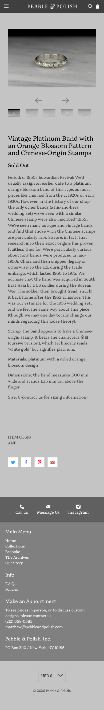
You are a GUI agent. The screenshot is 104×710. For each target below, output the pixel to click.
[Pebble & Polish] (52, 6)
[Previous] (38, 101)
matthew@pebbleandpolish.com (34, 626)
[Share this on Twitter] (13, 462)
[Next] (66, 101)
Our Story (14, 562)
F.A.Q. (10, 583)
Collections (15, 546)
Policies (11, 589)
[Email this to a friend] (52, 462)
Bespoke (12, 551)
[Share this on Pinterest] (39, 462)
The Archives (17, 557)
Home (10, 540)
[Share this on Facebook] (26, 462)
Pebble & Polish (58, 690)
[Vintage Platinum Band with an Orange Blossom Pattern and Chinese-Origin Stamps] (52, 58)
